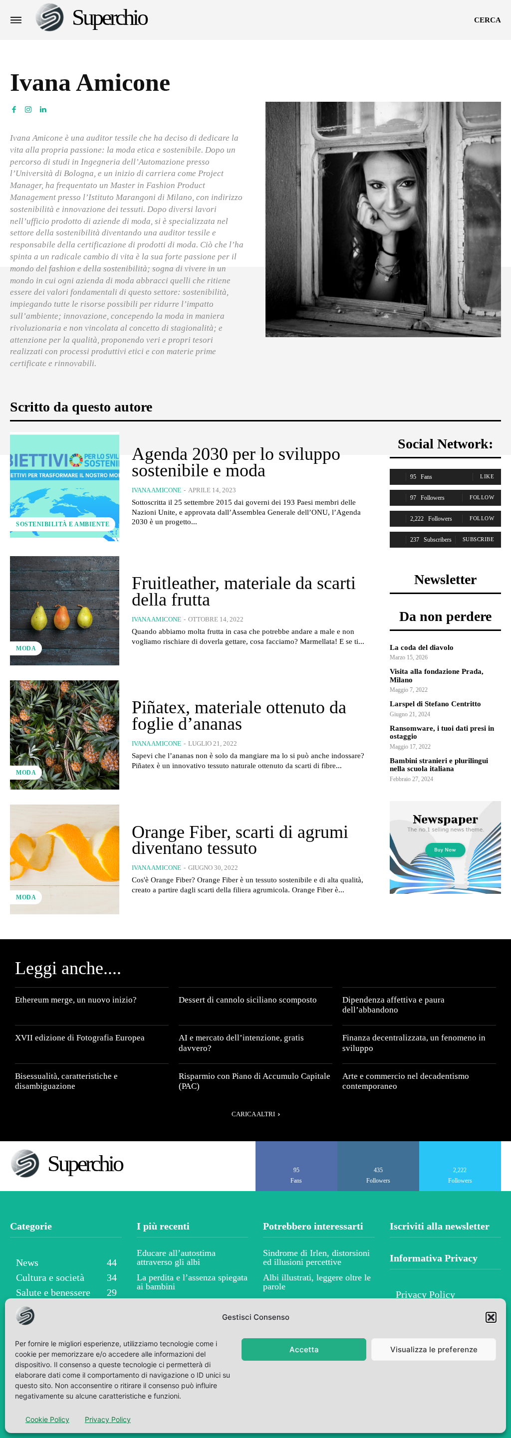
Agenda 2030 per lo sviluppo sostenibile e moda (236, 462)
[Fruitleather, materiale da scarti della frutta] (64, 610)
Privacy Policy (108, 1419)
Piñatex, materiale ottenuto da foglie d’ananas (239, 715)
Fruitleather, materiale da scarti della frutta (244, 591)
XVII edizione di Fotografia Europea (80, 1037)
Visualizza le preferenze (434, 1349)
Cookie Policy (47, 1419)
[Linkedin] (42, 108)
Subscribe (479, 539)
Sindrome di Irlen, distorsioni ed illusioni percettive (316, 1257)
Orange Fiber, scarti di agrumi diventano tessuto (240, 840)
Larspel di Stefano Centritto (435, 704)
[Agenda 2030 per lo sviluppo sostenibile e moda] (64, 486)
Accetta (304, 1349)
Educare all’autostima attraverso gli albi (176, 1257)
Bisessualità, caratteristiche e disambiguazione (66, 1081)
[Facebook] (13, 108)
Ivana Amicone (156, 490)
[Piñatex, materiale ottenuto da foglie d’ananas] (64, 735)
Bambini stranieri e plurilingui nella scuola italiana (439, 765)
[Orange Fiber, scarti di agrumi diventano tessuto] (64, 859)
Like (487, 476)
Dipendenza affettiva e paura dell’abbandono (393, 1005)
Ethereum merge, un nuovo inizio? (76, 1000)
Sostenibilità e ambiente (62, 524)
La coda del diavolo (422, 647)
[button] (491, 1317)
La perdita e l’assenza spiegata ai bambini (192, 1281)
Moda (26, 648)
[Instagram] (28, 108)
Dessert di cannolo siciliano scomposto (248, 1000)
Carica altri (253, 1114)
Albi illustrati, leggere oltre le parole (317, 1281)
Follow (482, 497)
